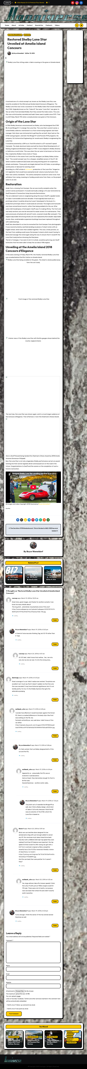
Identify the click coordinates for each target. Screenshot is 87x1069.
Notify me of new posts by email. (17, 1009)
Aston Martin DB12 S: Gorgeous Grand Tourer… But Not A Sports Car (14, 575)
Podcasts (49, 25)
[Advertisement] (75, 57)
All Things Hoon (52, 1037)
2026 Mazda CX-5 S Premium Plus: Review (34, 1042)
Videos (57, 25)
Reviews (69, 1036)
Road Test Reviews (70, 1039)
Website (8, 982)
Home (7, 25)
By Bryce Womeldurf (18, 53)
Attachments (10, 991)
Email (7, 974)
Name (8, 965)
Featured (27, 35)
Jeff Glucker (14, 577)
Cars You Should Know (15, 35)
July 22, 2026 (13, 579)
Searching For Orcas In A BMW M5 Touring (32, 573)
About (14, 25)
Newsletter (39, 25)
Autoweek (28, 169)
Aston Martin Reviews (71, 1031)
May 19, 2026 (52, 579)
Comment (9, 940)
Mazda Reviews (33, 1037)
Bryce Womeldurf (44, 504)
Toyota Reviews (14, 1037)
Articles (21, 25)
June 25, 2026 (33, 579)
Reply (55, 620)
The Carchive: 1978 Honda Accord (21, 528)
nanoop (14, 598)
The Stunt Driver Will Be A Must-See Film (53, 1042)
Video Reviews (71, 1042)
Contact (30, 25)
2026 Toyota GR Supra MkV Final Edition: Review (14, 1042)
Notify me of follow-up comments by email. (21, 1005)
